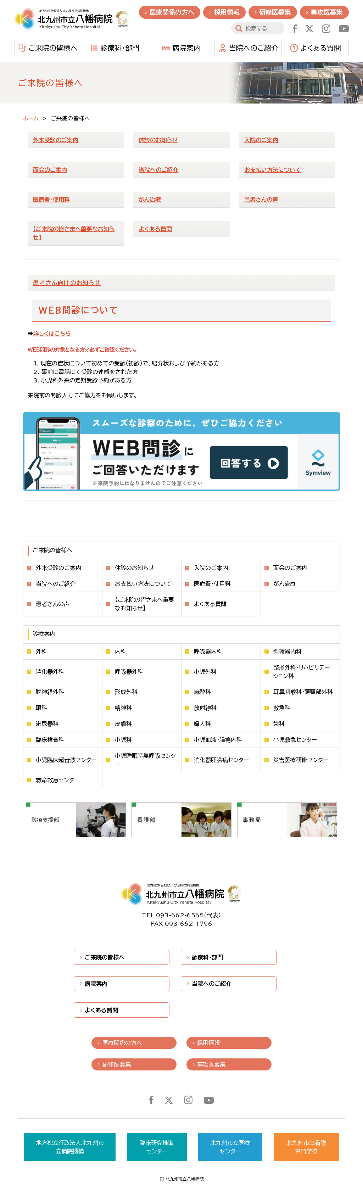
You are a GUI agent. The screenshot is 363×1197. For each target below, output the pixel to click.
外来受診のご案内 (58, 568)
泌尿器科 (47, 724)
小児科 (123, 740)
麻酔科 (202, 692)
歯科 (279, 724)
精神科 (123, 708)
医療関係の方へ (172, 12)
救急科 (281, 708)
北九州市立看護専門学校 (306, 1147)
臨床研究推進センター (157, 1147)
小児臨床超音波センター (66, 760)
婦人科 (202, 724)
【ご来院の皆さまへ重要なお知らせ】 (144, 604)
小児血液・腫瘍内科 (218, 740)
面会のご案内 (290, 568)
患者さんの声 (52, 604)
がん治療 (284, 584)
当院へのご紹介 (253, 47)
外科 (41, 651)
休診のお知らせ (134, 568)
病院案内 (186, 47)
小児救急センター (295, 740)
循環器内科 (287, 651)
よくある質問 (320, 47)
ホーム (31, 118)
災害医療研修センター (300, 760)
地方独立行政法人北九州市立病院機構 (70, 1147)
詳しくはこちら (52, 333)
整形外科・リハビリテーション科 (301, 672)
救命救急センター (57, 780)
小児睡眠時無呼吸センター (145, 760)
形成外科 (126, 692)
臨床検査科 (50, 740)
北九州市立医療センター (230, 1147)
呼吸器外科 (129, 672)
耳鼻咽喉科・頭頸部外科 (303, 692)
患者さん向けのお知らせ (67, 283)
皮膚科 (123, 724)
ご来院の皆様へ (53, 47)
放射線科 (205, 708)
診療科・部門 (119, 47)
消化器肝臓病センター (221, 760)
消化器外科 (50, 672)
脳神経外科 (50, 692)
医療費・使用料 (212, 584)
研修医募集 (275, 12)
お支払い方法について (143, 584)
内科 (120, 651)
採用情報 (227, 12)
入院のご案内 (211, 568)
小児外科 (205, 672)
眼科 (41, 708)
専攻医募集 (327, 12)
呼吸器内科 (208, 651)
